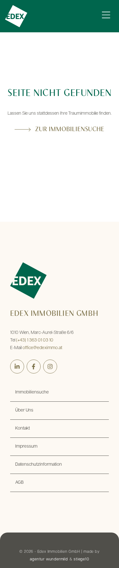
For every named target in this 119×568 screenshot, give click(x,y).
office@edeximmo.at (42, 348)
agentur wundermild (49, 559)
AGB (19, 482)
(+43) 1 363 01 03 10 (34, 340)
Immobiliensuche (32, 392)
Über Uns (24, 410)
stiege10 (81, 559)
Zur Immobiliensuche (69, 129)
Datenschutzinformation (38, 464)
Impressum (26, 446)
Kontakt (22, 428)
